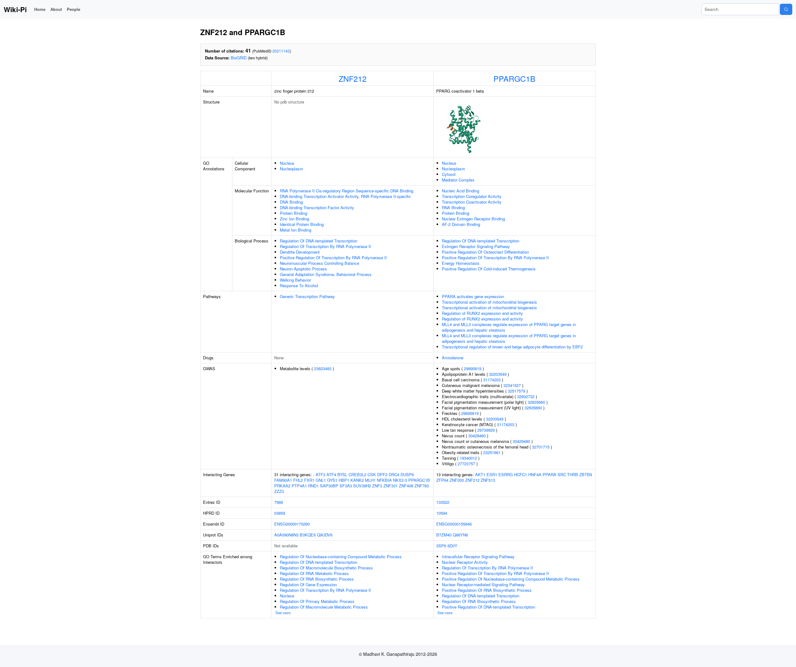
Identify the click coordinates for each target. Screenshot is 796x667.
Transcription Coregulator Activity (472, 196)
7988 (278, 502)
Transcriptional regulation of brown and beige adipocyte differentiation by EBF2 (512, 347)
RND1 (313, 486)
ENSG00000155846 (454, 524)
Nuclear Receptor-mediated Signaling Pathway (483, 584)
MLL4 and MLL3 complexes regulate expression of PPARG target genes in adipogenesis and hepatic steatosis (509, 327)
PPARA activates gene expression (473, 296)
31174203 (492, 380)
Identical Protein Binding (302, 224)
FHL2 (298, 480)
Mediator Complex (458, 180)
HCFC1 (520, 474)
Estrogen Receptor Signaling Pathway (476, 246)
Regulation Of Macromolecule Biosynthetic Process (326, 568)
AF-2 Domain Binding (461, 224)
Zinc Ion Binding (294, 219)
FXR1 (309, 480)
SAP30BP (329, 486)
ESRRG (505, 474)
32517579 (516, 391)
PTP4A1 (299, 486)
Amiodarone (452, 358)
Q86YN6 (460, 535)
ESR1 (492, 474)
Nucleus (287, 163)
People (73, 9)
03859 (279, 513)
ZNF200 (457, 480)
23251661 (492, 452)
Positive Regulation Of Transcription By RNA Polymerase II (333, 257)
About (56, 9)
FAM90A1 (283, 480)
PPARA (549, 474)
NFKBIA (384, 480)
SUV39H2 (362, 486)
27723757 (466, 464)
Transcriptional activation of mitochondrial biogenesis (489, 302)
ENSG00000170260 (292, 524)
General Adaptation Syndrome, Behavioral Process (326, 274)
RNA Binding (453, 207)
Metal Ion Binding (295, 230)
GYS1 (332, 480)
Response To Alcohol (299, 285)
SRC (562, 474)
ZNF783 (421, 486)
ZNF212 (353, 78)
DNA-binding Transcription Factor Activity (317, 207)
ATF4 (331, 474)
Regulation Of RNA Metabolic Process (314, 573)
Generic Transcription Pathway (307, 296)
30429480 (477, 436)
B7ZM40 (443, 535)
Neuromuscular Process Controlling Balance (319, 263)
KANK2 (357, 480)
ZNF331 (390, 486)
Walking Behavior (295, 280)
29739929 (486, 430)
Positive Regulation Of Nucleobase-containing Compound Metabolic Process (511, 579)
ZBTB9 (585, 474)
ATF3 (320, 474)
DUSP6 (407, 474)
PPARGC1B (514, 78)
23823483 (322, 368)
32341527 (512, 385)
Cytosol (449, 174)
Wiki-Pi (15, 9)
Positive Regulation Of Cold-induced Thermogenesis (489, 269)
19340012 (468, 458)
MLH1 (370, 480)
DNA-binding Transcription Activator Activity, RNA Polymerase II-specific (345, 196)
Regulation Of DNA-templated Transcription (318, 241)
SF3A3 (346, 486)
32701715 (540, 447)
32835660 (536, 402)
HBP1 (344, 480)
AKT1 (480, 474)
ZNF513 (488, 480)
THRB (572, 474)
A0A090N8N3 (286, 535)
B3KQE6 (308, 535)
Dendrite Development (300, 252)
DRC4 (394, 474)
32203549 (498, 374)
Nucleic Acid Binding (460, 191)
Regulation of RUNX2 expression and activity (482, 313)
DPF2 (382, 474)
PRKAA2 (282, 486)
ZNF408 (406, 486)
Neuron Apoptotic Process (303, 269)
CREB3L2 (357, 474)
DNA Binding (291, 202)
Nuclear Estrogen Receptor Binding (473, 219)
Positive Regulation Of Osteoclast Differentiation (485, 252)
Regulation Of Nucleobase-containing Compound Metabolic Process (341, 556)
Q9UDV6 (324, 535)
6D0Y (452, 546)
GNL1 (321, 480)
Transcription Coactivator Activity (472, 202)
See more (282, 612)
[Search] (786, 9)
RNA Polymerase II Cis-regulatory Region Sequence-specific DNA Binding (346, 191)
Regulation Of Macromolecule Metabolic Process (324, 607)
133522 (442, 502)
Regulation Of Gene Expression (308, 584)
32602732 (526, 396)
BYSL (342, 474)
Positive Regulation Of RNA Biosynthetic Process (487, 590)
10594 (441, 513)
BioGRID (239, 58)
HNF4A (534, 474)
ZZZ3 (279, 491)
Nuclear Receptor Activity (465, 562)
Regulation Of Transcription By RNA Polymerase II (325, 246)
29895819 (472, 368)
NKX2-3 (400, 480)
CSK (372, 474)
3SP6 (441, 546)
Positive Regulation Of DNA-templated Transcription (488, 607)
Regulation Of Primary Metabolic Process (317, 601)
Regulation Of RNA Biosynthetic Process (317, 579)
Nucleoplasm (291, 169)
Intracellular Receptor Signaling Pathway (478, 556)
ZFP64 (442, 480)
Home (39, 9)
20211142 (281, 50)
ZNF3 (377, 486)
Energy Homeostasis (460, 263)
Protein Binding (293, 213)
